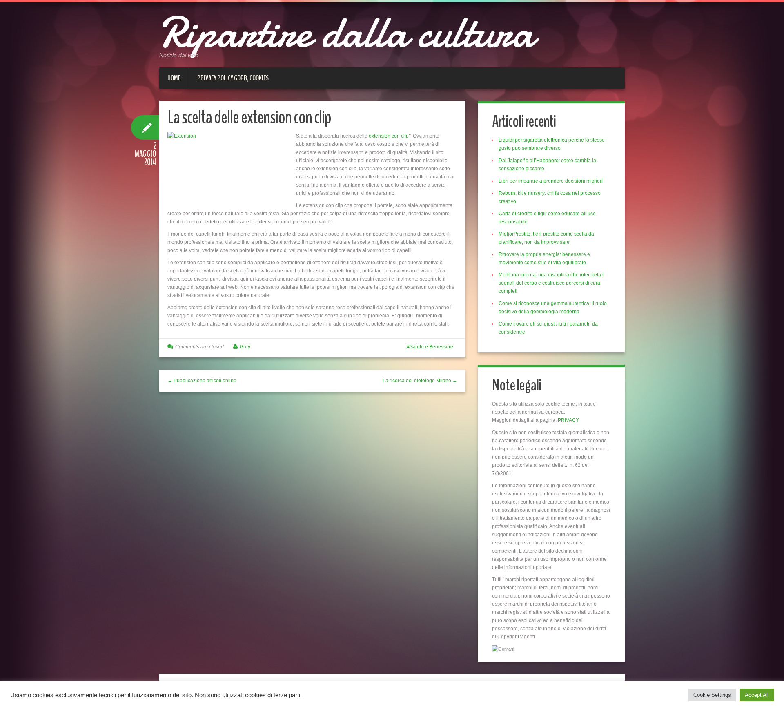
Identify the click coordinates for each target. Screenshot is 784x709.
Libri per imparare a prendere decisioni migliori (551, 181)
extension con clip (389, 136)
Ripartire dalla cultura (346, 32)
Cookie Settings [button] (712, 695)
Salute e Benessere (431, 347)
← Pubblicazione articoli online (201, 380)
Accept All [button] (757, 695)
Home (173, 78)
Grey (245, 347)
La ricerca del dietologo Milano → (420, 380)
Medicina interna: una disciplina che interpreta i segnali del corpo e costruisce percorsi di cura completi (551, 283)
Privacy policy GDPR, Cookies (233, 78)
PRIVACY (568, 420)
